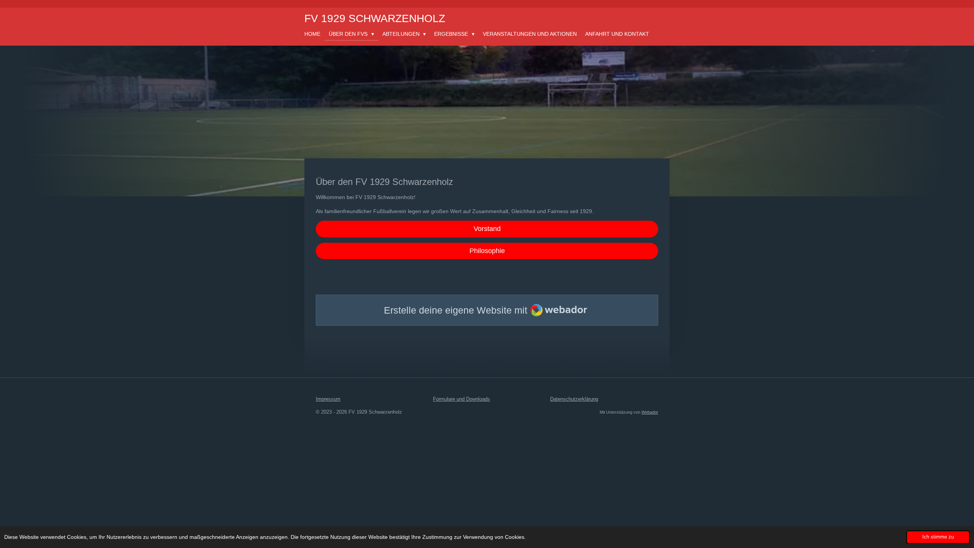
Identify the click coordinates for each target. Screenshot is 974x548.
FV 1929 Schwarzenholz (374, 18)
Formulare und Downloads (461, 399)
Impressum (328, 399)
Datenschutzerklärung (574, 399)
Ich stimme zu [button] (938, 537)
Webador (649, 412)
